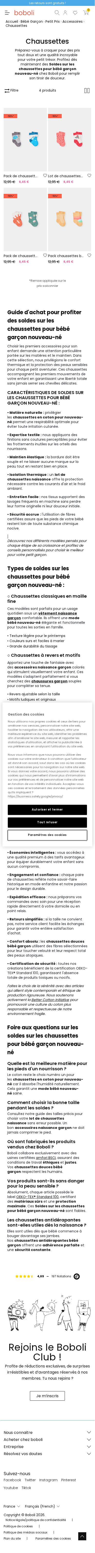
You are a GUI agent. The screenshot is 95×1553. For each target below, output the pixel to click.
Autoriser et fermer (47, 810)
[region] (47, 774)
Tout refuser (47, 822)
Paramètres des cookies (47, 835)
